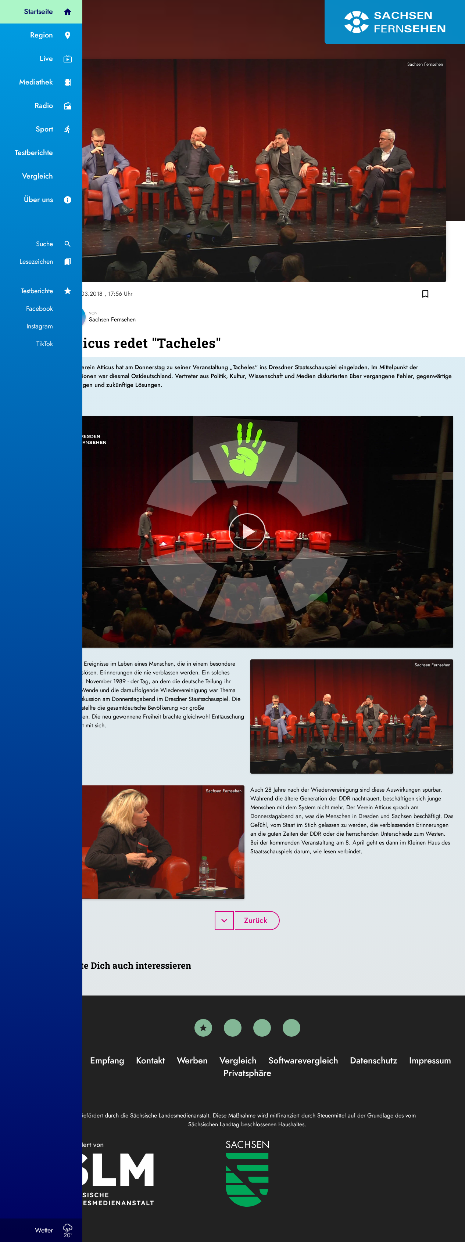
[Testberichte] (203, 1028)
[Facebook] (233, 1028)
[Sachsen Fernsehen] (395, 22)
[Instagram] (262, 1028)
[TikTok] (291, 1028)
